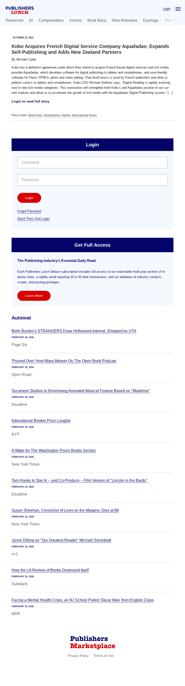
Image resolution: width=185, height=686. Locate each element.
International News (84, 115)
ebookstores (52, 115)
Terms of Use (103, 656)
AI (31, 20)
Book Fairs (35, 115)
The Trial (171, 20)
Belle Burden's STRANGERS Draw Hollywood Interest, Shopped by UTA (74, 331)
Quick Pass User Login (33, 218)
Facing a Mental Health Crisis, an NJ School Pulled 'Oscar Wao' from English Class (83, 600)
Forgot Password (29, 211)
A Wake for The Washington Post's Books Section (54, 450)
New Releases (124, 20)
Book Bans (96, 20)
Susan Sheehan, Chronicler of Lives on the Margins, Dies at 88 (65, 510)
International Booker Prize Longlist (41, 421)
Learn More (34, 296)
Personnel (14, 20)
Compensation (51, 20)
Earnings (151, 20)
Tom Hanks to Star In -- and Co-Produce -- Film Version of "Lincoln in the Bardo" (79, 480)
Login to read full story (30, 101)
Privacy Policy (78, 656)
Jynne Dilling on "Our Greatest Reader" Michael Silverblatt (61, 540)
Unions (75, 20)
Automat (21, 317)
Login (166, 8)
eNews (66, 115)
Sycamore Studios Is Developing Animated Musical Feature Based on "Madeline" (81, 391)
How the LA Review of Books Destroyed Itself (50, 570)
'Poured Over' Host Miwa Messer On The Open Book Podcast (64, 361)
